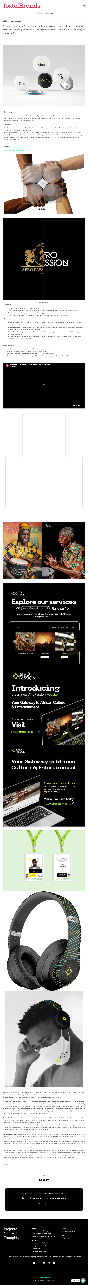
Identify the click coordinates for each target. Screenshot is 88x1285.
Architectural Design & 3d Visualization (44, 1236)
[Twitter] (44, 1263)
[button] (40, 1180)
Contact (10, 1233)
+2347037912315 (67, 1238)
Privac (49, 1280)
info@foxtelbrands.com (69, 1231)
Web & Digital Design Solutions (41, 1234)
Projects (10, 1229)
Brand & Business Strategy (40, 1231)
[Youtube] (54, 1263)
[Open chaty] (83, 1280)
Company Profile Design (39, 1251)
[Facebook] (34, 1263)
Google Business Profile (39, 1246)
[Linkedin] (49, 1263)
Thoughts (11, 1237)
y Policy (53, 1280)
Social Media (36, 1249)
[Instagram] (39, 1263)
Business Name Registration (40, 1243)
